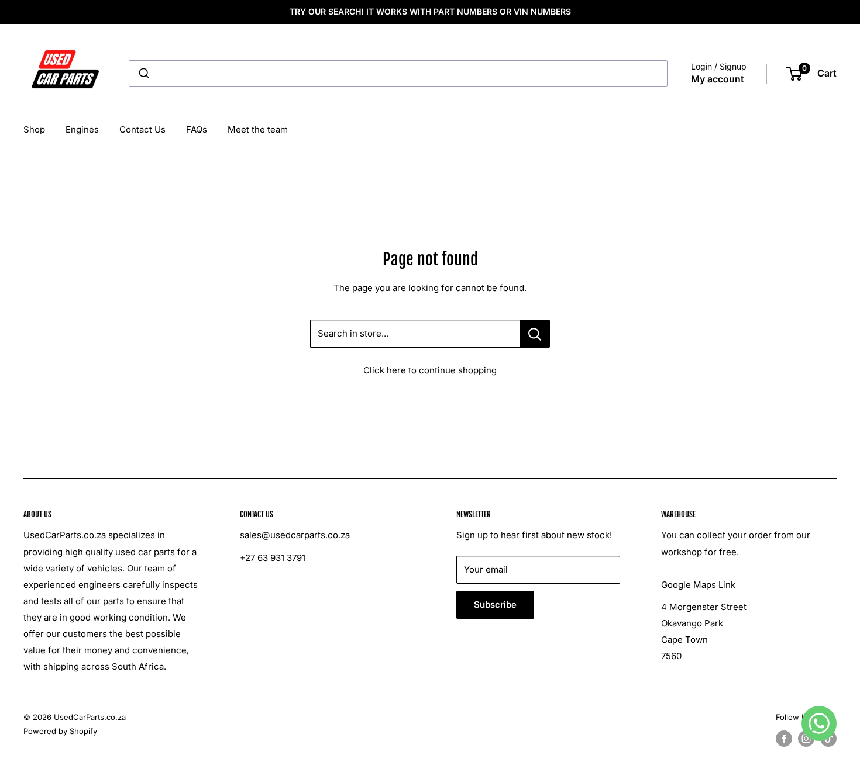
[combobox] (398, 73)
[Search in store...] (535, 334)
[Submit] (143, 73)
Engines (82, 129)
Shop (34, 129)
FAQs (196, 129)
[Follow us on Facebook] (784, 738)
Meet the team (258, 129)
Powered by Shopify (60, 731)
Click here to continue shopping (430, 370)
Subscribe (495, 604)
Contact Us (142, 129)
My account (717, 79)
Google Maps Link (698, 584)
